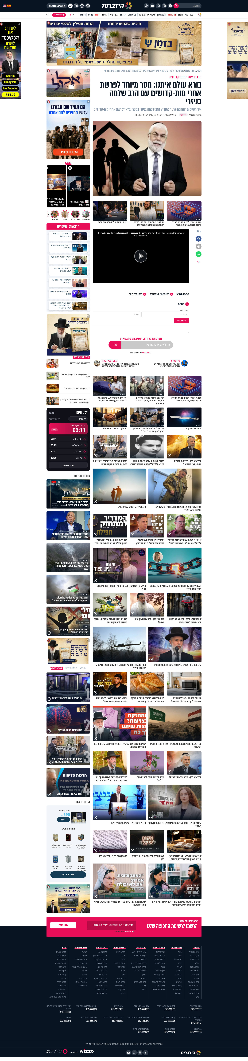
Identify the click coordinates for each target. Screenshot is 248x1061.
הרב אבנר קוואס (101, 989)
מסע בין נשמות (159, 974)
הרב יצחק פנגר (101, 963)
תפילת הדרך (61, 982)
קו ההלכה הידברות (168, 1017)
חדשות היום (177, 959)
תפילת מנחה (61, 955)
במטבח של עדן (159, 959)
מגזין (186, 14)
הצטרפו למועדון (58, 15)
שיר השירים (62, 985)
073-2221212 (170, 1009)
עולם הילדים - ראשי (139, 952)
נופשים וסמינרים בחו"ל (141, 1029)
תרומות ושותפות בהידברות (166, 1006)
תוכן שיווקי (178, 993)
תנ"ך (123, 955)
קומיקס (143, 974)
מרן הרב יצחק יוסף (100, 959)
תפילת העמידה (60, 963)
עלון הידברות (194, 959)
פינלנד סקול (121, 967)
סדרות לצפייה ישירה (139, 967)
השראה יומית (160, 985)
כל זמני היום (68, 465)
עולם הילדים (151, 14)
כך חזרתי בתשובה (158, 982)
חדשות (180, 14)
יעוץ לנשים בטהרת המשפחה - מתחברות (190, 1018)
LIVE (73, 14)
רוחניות (179, 967)
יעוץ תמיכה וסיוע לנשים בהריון (138, 1017)
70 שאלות (142, 14)
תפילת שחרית (61, 952)
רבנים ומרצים (101, 947)
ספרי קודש (121, 989)
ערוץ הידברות (194, 955)
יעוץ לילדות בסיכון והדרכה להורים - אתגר (59, 1007)
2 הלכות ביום (194, 967)
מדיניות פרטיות (194, 952)
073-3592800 (117, 1009)
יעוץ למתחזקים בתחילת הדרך (86, 1006)
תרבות (179, 978)
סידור (64, 947)
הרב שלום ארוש (101, 985)
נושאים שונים (119, 947)
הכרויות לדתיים (120, 985)
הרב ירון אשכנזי (101, 974)
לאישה (84, 952)
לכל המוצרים (68, 874)
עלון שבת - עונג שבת (141, 1006)
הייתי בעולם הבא (159, 989)
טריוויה (143, 978)
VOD (191, 14)
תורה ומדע (178, 974)
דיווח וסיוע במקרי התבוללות (113, 1017)
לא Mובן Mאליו (159, 955)
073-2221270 (65, 1021)
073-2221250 (169, 1032)
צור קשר (90, 14)
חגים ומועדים (177, 989)
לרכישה (63, 819)
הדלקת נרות (82, 963)
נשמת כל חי (62, 989)
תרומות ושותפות (193, 982)
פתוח (163, 967)
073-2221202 (143, 1032)
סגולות (123, 970)
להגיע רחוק (160, 978)
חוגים (144, 989)
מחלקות (104, 14)
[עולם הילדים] (87, 5)
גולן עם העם (160, 970)
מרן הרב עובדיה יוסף (100, 955)
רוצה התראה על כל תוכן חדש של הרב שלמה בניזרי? (141, 339)
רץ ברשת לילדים (140, 955)
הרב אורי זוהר (102, 982)
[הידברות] (117, 5)
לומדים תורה (120, 952)
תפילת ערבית (61, 959)
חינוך (123, 974)
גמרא (123, 959)
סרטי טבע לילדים (140, 982)
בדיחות (143, 959)
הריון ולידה (83, 978)
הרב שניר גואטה (101, 970)
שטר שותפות (172, 14)
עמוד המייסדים (194, 989)
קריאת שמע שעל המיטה (57, 997)
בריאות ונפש (121, 978)
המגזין (180, 955)
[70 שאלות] (76, 5)
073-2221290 (91, 1021)
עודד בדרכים (160, 952)
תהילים (63, 978)
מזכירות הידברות (196, 1006)
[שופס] (82, 5)
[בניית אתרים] (86, 1052)
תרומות (97, 14)
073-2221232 (91, 1009)
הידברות (196, 947)
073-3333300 (169, 1021)
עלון (116, 14)
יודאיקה (122, 993)
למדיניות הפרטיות (136, 352)
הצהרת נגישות (194, 993)
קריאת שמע (62, 974)
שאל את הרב (132, 14)
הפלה (84, 974)
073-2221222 (196, 1009)
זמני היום (123, 14)
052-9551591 (143, 1021)
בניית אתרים (74, 1052)
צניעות (84, 970)
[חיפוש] (176, 5)
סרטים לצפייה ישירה (138, 963)
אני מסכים (139, 352)
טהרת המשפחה (81, 959)
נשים (180, 963)
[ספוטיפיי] (70, 5)
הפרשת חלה (82, 985)
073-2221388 (143, 1009)
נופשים (196, 978)
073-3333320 (65, 1012)
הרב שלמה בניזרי (135, 294)
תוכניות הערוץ (159, 947)
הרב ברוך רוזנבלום (100, 978)
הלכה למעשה (160, 963)
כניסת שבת (195, 974)
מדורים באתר (176, 947)
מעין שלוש (62, 970)
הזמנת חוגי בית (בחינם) (88, 1017)
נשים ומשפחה (81, 947)
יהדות (180, 952)
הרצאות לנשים (81, 982)
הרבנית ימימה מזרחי (79, 967)
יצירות (144, 985)
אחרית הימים (120, 982)
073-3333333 (196, 1032)
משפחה (179, 970)
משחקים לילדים (140, 970)
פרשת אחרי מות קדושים (159, 294)
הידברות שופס (194, 985)
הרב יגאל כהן (102, 967)
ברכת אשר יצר (61, 993)
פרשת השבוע (177, 985)
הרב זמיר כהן (161, 14)
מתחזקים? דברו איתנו (56, 6)
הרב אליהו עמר (101, 993)
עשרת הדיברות (119, 963)
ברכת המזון (62, 967)
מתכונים (84, 955)
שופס (111, 14)
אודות (197, 997)
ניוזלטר (196, 963)
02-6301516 (196, 1023)
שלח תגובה (181, 320)
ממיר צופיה (198, 1029)
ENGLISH (82, 14)
